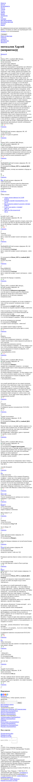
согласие (3, 31)
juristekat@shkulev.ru (7, 777)
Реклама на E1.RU (6, 736)
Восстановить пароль (7, 704)
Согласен (3, 34)
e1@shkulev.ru (23, 772)
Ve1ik (2, 547)
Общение (3, 37)
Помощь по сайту (6, 735)
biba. (2, 180)
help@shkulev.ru (14, 779)
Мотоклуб (4, 42)
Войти (19, 703)
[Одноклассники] (5, 694)
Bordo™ (3, 505)
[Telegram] (7, 694)
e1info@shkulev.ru (22, 775)
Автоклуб (4, 39)
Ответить (3, 126)
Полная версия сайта (7, 733)
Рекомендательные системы (9, 780)
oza (2, 473)
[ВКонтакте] (1, 694)
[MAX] (3, 694)
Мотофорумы (5, 41)
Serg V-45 (3, 494)
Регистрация (4, 706)
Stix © (2, 569)
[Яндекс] (12, 709)
